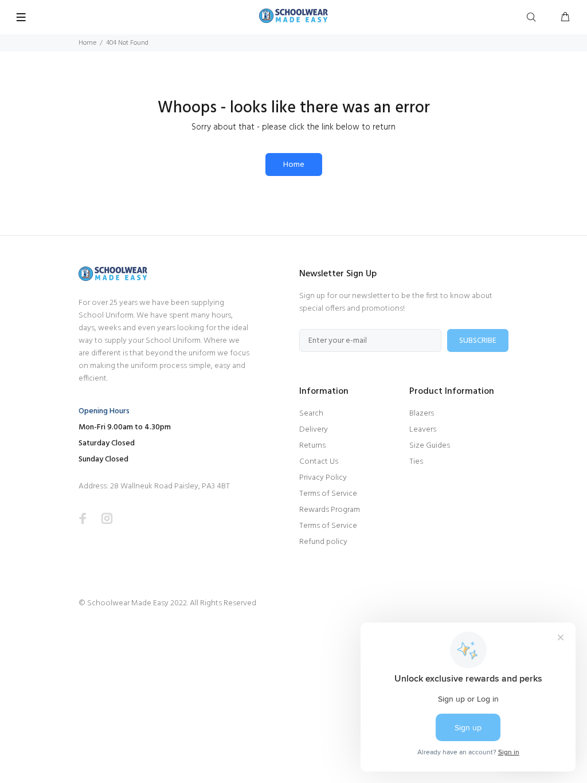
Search (311, 413)
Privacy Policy (323, 477)
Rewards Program (329, 509)
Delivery (313, 429)
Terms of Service (328, 493)
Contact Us (318, 461)
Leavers (422, 429)
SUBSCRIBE (477, 340)
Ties (416, 461)
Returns (312, 445)
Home (87, 43)
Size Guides (429, 445)
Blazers (421, 413)
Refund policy (323, 542)
